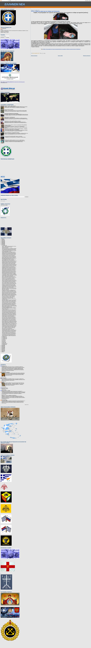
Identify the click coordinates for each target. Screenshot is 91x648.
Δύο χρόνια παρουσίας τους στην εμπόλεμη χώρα (8, 266)
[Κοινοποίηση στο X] (43, 53)
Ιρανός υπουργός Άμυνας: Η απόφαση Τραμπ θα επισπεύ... (9, 321)
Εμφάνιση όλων (26, 404)
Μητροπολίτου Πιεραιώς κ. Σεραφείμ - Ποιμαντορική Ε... (9, 300)
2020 (2, 242)
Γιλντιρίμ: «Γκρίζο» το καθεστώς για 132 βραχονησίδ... (9, 316)
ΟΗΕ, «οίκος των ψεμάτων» (5, 289)
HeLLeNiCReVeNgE (4, 400)
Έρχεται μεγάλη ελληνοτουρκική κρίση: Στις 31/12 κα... (9, 270)
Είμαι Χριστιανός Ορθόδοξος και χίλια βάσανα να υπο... (9, 272)
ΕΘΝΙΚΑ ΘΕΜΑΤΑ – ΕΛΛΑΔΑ (6, 390)
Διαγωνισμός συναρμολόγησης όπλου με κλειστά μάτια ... (9, 299)
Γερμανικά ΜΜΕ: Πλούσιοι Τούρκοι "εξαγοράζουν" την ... (9, 259)
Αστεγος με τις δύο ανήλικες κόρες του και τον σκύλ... (8, 284)
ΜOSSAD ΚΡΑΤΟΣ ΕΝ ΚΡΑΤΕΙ (9, 109)
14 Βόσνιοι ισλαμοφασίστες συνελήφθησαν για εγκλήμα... (9, 248)
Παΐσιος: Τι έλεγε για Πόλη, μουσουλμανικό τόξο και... (8, 276)
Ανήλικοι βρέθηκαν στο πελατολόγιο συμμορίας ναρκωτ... (9, 286)
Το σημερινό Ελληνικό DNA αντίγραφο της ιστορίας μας (9, 249)
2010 (2, 350)
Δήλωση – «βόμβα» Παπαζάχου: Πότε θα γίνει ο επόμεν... (9, 246)
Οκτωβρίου (3, 337)
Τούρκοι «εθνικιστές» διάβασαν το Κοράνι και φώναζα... (9, 330)
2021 (2, 241)
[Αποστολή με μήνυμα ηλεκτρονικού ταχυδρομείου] (41, 53)
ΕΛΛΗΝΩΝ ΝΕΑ (15, 4)
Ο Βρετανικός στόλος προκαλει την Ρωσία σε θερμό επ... (9, 271)
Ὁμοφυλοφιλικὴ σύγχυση (5, 247)
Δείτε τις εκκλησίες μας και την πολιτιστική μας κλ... (8, 260)
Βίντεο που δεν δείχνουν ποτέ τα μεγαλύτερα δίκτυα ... (8, 295)
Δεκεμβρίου (3, 245)
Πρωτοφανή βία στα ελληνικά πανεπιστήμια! (7, 297)
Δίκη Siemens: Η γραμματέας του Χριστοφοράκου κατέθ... (9, 288)
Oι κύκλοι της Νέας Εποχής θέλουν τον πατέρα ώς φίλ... (9, 331)
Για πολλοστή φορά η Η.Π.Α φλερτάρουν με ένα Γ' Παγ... (9, 311)
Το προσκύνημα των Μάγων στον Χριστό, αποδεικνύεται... (9, 274)
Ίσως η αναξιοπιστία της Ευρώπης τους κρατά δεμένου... (9, 303)
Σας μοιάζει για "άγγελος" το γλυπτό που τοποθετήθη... (9, 302)
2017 (2, 244)
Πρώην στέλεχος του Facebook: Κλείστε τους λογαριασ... (9, 308)
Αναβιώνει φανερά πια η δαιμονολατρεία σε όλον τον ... (9, 252)
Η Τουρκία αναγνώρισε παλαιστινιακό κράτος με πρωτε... (9, 309)
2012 (2, 348)
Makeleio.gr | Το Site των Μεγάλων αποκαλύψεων (9, 395)
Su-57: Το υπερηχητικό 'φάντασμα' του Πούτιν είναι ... (8, 327)
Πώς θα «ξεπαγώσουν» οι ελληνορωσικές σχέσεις (12, 132)
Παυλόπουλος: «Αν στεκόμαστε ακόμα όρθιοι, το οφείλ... (9, 291)
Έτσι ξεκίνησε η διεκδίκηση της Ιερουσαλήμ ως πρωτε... (9, 312)
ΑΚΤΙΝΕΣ (3, 382)
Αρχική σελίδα (60, 55)
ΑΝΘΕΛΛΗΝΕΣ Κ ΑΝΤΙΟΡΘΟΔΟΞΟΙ (10, 117)
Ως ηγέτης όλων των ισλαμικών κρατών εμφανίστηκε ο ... (9, 315)
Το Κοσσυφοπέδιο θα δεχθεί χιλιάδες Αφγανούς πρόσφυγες (13, 136)
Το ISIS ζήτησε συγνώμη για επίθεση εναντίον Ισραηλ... (9, 267)
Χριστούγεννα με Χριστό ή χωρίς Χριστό (7, 328)
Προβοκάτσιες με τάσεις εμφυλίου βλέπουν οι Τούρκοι (13, 121)
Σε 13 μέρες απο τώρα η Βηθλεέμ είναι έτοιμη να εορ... (8, 278)
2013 (2, 347)
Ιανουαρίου (3, 344)
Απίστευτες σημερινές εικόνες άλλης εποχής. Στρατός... (9, 326)
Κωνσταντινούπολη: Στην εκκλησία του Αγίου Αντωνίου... (9, 277)
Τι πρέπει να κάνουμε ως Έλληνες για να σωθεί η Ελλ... (9, 281)
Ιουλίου (3, 339)
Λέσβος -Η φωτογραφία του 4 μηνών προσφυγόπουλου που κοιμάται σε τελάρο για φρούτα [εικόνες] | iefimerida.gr (61, 49)
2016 (2, 345)
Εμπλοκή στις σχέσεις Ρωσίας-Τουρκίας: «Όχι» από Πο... (9, 324)
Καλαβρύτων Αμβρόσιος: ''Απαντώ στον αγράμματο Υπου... (9, 323)
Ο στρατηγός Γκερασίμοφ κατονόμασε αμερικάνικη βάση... (9, 264)
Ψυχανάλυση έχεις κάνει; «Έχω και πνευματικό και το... (9, 293)
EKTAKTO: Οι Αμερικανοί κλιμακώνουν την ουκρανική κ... (9, 292)
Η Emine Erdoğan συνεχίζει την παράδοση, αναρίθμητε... (9, 273)
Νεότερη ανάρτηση (34, 55)
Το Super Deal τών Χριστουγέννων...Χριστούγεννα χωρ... (9, 285)
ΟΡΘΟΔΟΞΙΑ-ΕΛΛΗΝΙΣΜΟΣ (6, 372)
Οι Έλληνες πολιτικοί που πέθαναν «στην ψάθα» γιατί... (9, 335)
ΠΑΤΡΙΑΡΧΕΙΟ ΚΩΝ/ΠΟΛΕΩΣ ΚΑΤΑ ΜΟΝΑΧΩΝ (11, 113)
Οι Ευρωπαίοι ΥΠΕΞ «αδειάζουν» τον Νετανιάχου (8, 329)
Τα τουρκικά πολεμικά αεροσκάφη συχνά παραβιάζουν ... (9, 333)
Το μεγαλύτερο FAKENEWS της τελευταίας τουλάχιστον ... (9, 307)
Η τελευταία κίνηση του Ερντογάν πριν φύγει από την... (9, 334)
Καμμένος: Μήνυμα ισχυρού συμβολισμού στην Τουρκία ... (9, 322)
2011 (2, 349)
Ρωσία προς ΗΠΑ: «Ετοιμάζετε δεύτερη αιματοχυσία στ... (9, 269)
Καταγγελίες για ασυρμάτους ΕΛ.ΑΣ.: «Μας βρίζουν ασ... (9, 304)
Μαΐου (3, 341)
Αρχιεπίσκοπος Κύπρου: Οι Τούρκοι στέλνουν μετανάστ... (9, 262)
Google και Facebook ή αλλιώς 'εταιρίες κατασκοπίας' (9, 261)
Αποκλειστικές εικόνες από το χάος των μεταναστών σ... (9, 310)
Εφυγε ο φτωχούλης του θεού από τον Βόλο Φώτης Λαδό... (9, 305)
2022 (2, 240)
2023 (2, 239)
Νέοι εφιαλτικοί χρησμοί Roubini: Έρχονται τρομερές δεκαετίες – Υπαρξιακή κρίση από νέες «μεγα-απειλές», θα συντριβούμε (16, 129)
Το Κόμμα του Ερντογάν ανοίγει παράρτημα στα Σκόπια (9, 250)
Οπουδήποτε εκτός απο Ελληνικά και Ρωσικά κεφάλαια (9, 253)
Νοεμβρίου (3, 336)
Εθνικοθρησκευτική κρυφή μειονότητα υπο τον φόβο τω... (9, 258)
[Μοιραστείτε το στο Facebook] (44, 53)
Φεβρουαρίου (4, 343)
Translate (7, 37)
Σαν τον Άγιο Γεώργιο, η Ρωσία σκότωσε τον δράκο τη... (9, 317)
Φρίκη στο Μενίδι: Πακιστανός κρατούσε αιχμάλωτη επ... (9, 257)
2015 (2, 346)
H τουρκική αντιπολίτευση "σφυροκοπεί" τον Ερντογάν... (9, 265)
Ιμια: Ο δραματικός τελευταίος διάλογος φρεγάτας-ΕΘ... (9, 320)
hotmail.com (3, 388)
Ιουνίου (3, 340)
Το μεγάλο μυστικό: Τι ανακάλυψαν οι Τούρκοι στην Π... (9, 298)
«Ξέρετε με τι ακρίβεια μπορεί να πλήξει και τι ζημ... (8, 279)
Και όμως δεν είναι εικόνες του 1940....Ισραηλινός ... (8, 296)
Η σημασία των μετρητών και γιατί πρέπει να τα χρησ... (9, 254)
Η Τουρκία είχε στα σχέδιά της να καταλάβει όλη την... (8, 290)
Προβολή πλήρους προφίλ (5, 32)
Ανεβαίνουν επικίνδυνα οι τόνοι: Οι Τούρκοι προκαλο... (9, 319)
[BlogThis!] (42, 53)
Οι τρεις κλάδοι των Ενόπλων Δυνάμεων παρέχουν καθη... (9, 283)
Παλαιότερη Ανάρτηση (86, 55)
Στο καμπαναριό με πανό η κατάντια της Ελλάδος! (8, 255)
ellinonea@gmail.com (4, 82)
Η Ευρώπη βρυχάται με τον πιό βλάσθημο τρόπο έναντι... (9, 314)
